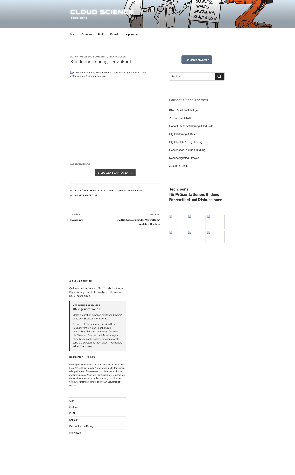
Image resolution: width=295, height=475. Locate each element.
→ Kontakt (89, 356)
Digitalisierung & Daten (183, 134)
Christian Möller (113, 57)
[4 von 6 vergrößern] (190, 235)
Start (72, 34)
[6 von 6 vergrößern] (228, 235)
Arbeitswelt (84, 195)
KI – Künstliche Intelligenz (185, 110)
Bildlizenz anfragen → (115, 172)
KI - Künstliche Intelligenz (94, 190)
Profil (101, 34)
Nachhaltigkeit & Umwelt (184, 158)
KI (96, 195)
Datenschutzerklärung (81, 426)
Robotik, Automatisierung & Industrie (191, 126)
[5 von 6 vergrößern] (209, 235)
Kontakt (115, 34)
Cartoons (86, 34)
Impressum (131, 34)
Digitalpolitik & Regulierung (185, 142)
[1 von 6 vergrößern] (190, 219)
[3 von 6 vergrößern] (228, 219)
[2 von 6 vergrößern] (209, 219)
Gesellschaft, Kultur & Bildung (187, 150)
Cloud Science (102, 12)
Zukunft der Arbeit (129, 190)
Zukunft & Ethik (178, 166)
